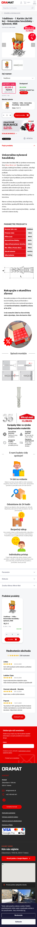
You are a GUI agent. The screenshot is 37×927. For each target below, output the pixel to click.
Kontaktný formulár (12, 807)
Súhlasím (18, 922)
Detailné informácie (8, 133)
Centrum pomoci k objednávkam (12, 821)
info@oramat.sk (11, 790)
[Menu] (34, 2)
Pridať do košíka (20, 115)
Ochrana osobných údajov (10, 817)
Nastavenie (18, 915)
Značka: (29, 33)
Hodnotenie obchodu (18, 650)
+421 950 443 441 (11, 794)
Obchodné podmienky (8, 813)
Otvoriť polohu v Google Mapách (17, 858)
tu (24, 910)
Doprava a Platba (7, 825)
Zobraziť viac (18, 717)
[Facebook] (3, 800)
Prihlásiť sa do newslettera (12, 758)
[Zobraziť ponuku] (18, 125)
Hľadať (32, 8)
